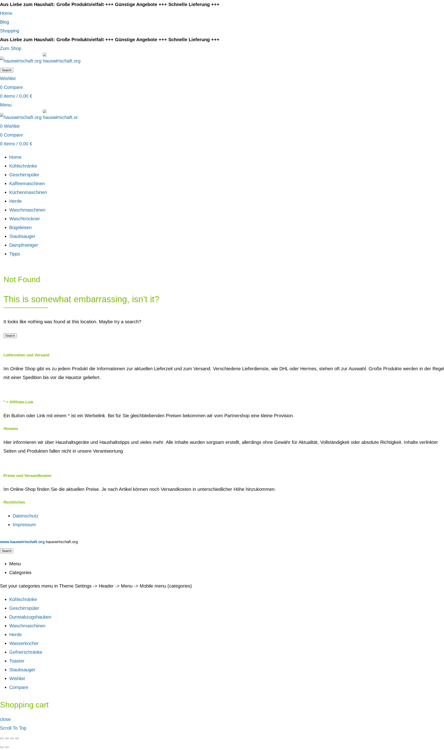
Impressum (24, 524)
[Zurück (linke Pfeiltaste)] (2, 747)
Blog (4, 22)
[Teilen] (7, 738)
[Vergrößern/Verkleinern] (17, 738)
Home (6, 13)
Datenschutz (25, 515)
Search (6, 70)
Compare (18, 687)
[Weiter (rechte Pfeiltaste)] (7, 747)
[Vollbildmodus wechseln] (12, 738)
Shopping (9, 30)
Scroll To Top (13, 728)
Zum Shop (10, 48)
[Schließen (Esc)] (2, 738)
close (5, 719)
